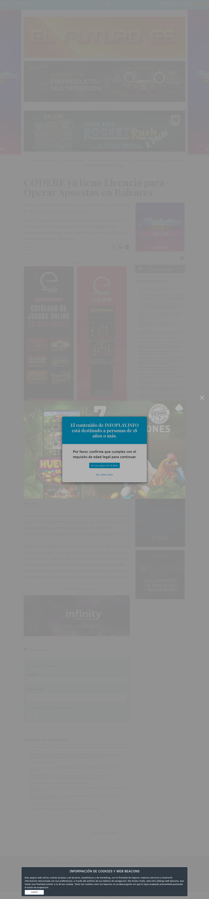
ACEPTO (34, 892)
